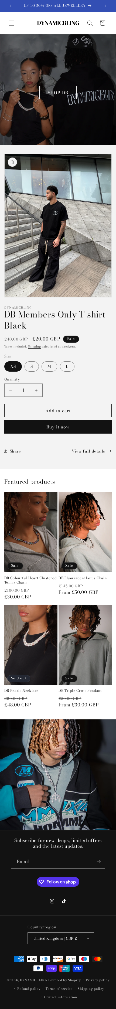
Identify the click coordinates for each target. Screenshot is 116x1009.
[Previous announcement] (10, 6)
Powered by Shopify (64, 980)
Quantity (12, 379)
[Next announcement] (106, 6)
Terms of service (59, 988)
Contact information (60, 997)
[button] (11, 23)
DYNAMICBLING (33, 980)
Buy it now (58, 427)
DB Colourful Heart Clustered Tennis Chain (30, 580)
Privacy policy (97, 980)
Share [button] (15, 451)
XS (13, 366)
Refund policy (28, 988)
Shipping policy (91, 988)
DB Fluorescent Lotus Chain (83, 578)
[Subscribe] (99, 861)
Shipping (34, 346)
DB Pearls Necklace (21, 691)
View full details (88, 451)
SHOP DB (58, 92)
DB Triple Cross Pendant (80, 691)
